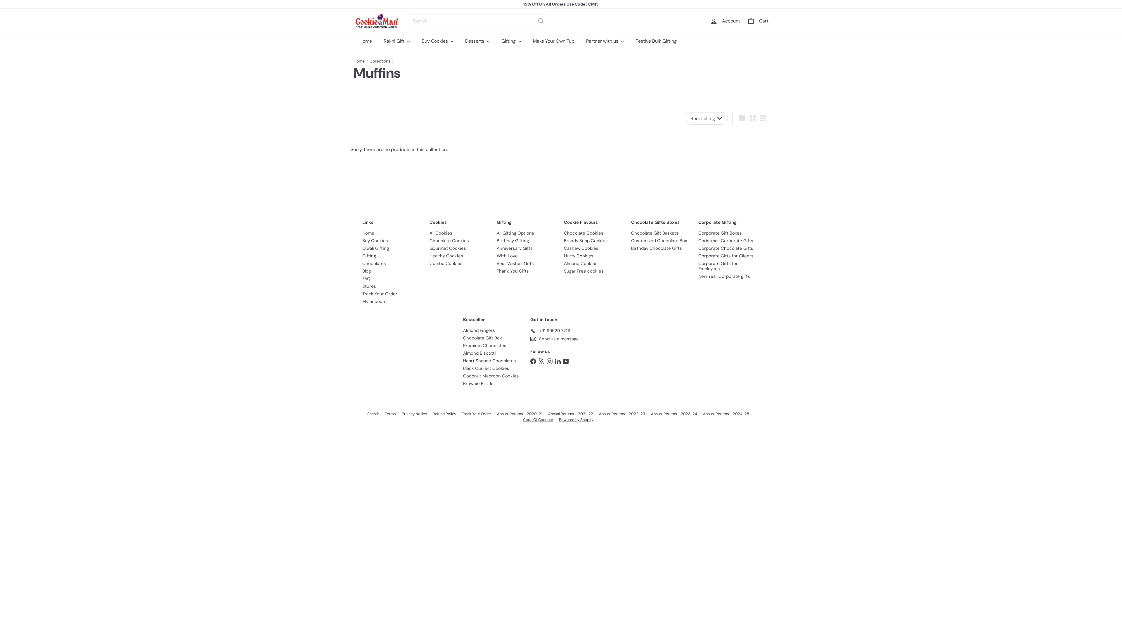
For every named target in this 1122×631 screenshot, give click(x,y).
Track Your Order (379, 294)
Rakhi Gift (395, 41)
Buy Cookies (435, 41)
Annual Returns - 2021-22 (570, 413)
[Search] (541, 20)
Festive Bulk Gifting (656, 41)
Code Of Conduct (538, 419)
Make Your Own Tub (553, 41)
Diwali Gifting (375, 248)
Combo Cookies (446, 263)
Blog (366, 271)
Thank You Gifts (513, 271)
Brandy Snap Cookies (586, 241)
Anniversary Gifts (515, 248)
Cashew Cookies (581, 248)
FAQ (366, 279)
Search (373, 413)
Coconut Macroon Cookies (491, 376)
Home (365, 41)
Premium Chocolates (484, 346)
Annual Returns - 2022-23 (622, 413)
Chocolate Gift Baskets (654, 233)
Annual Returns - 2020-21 (519, 413)
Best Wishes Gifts (515, 263)
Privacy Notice (414, 413)
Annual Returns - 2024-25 (726, 413)
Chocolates (374, 263)
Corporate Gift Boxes (720, 233)
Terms (390, 413)
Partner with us (602, 41)
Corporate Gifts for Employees (718, 266)
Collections (380, 61)
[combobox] (478, 20)
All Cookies (441, 233)
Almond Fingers (479, 330)
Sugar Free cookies (584, 271)
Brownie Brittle (478, 383)
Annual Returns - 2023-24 (674, 413)
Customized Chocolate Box (659, 241)
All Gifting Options (515, 233)
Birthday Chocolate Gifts (656, 248)
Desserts (475, 41)
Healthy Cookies (446, 256)
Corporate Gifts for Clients (726, 256)
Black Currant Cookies (486, 368)
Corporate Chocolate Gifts (725, 248)
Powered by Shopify (576, 419)
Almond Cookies (581, 263)
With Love (507, 256)
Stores (369, 286)
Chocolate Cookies (449, 241)
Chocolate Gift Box (482, 338)
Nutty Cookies (578, 256)
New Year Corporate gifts (724, 276)
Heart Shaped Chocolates (489, 361)
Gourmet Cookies (448, 248)
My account (374, 301)
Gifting (509, 41)
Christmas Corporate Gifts (725, 241)
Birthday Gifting (513, 241)
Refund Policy (444, 413)
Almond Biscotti (479, 353)
